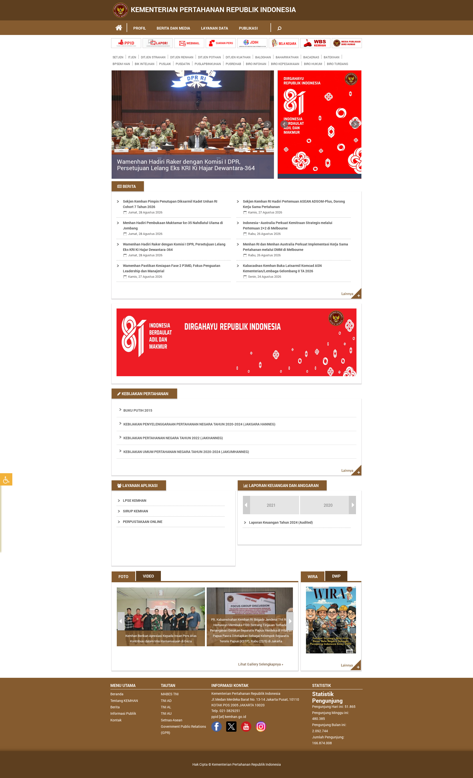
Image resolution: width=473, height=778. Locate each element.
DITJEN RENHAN (181, 56)
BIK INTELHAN (144, 63)
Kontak (115, 720)
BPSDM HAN (121, 63)
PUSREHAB (233, 63)
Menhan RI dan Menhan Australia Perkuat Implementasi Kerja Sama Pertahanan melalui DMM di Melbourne (295, 249)
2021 (271, 505)
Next (267, 125)
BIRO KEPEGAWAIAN (285, 63)
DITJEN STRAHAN (153, 56)
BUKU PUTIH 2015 (137, 410)
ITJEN (132, 56)
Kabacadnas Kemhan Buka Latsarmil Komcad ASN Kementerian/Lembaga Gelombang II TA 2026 (282, 271)
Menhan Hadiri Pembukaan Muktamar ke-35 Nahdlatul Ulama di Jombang (173, 228)
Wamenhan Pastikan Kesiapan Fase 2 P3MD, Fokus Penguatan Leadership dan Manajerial (171, 271)
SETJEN (118, 56)
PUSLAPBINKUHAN (208, 63)
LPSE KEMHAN (134, 500)
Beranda (116, 694)
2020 (328, 505)
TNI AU (166, 713)
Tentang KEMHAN (124, 700)
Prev (118, 125)
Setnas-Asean (171, 720)
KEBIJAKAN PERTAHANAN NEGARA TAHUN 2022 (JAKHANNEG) (173, 438)
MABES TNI (170, 694)
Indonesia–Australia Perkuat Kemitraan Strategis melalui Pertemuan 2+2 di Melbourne (287, 228)
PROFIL (139, 28)
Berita (115, 707)
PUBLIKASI (248, 28)
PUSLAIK (165, 63)
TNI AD (166, 700)
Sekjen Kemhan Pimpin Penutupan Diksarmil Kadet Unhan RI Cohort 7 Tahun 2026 (170, 206)
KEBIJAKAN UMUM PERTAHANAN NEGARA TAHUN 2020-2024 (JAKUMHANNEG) (186, 451)
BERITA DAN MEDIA (173, 28)
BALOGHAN (263, 56)
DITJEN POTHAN (209, 56)
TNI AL (166, 707)
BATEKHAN (331, 56)
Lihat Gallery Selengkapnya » (260, 664)
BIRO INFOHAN (256, 63)
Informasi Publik (123, 713)
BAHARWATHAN (287, 56)
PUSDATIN (183, 63)
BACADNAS (311, 56)
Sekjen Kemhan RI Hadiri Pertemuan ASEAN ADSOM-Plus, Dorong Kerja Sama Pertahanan (294, 206)
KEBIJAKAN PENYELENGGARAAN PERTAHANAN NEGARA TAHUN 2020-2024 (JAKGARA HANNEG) (199, 424)
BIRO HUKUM (313, 63)
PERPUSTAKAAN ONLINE (142, 521)
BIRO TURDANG (337, 63)
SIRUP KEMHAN (135, 511)
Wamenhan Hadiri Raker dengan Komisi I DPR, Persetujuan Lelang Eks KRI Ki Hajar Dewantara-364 (186, 164)
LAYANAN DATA (214, 28)
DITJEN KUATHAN (238, 56)
